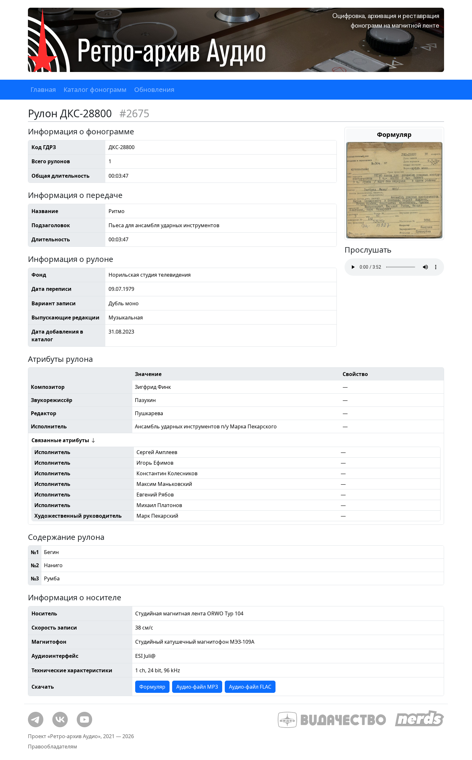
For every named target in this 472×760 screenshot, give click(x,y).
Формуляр (152, 686)
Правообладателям (52, 746)
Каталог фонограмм (95, 89)
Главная (43, 89)
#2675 (134, 113)
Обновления (154, 89)
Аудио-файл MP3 (197, 686)
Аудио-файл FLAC (250, 686)
